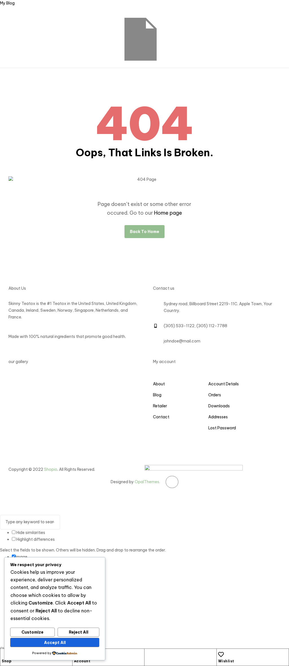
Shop (6, 661)
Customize (32, 632)
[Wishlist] (221, 654)
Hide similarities (30, 532)
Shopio (50, 469)
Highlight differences (35, 539)
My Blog (7, 3)
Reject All (78, 632)
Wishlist (226, 661)
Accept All (55, 642)
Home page (168, 213)
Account (82, 661)
